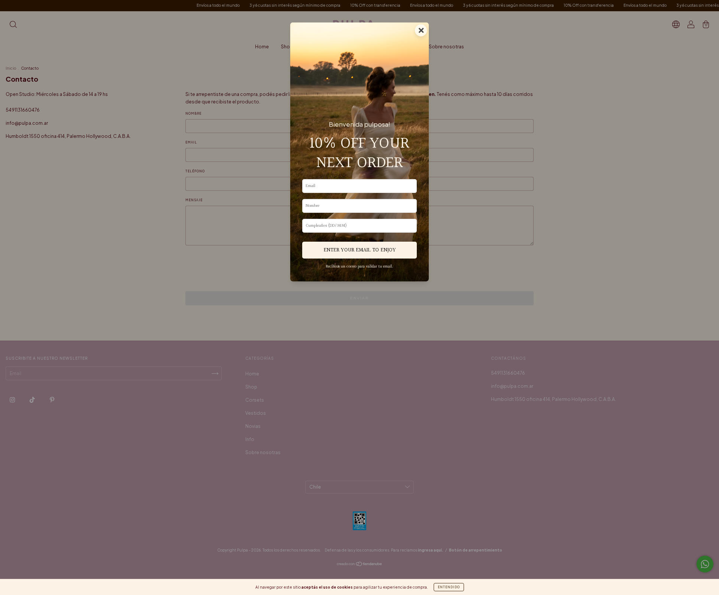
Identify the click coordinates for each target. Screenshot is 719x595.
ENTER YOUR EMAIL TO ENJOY (360, 250)
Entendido (449, 587)
